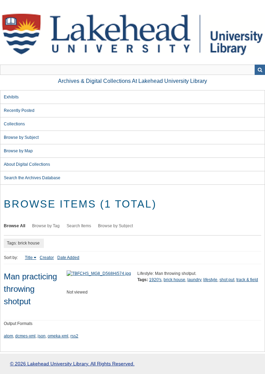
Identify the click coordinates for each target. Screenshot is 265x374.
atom (8, 336)
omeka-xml (58, 336)
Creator (47, 257)
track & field (247, 279)
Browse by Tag (46, 225)
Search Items (79, 225)
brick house (174, 279)
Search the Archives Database (32, 177)
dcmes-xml (25, 336)
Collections (14, 124)
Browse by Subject (21, 137)
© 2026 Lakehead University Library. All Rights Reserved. (72, 363)
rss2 (74, 336)
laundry (194, 279)
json (42, 336)
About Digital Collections (27, 164)
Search (260, 70)
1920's (155, 279)
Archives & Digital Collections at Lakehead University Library (132, 81)
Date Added (68, 257)
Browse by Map (18, 150)
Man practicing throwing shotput (30, 289)
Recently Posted (19, 110)
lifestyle (210, 279)
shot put (226, 279)
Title (29, 257)
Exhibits (11, 97)
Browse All (14, 225)
